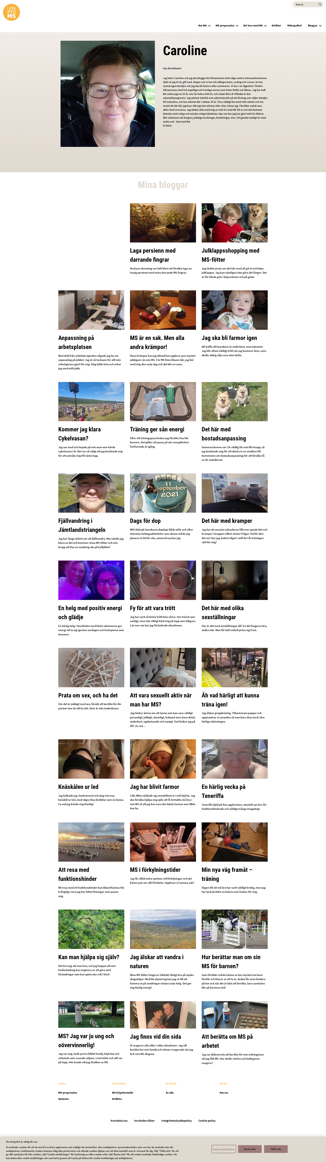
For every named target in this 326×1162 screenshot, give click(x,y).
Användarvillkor (144, 1120)
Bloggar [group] (313, 25)
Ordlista (117, 1099)
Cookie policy (207, 1120)
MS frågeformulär (122, 1092)
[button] (209, 25)
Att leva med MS (253, 25)
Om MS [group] (202, 25)
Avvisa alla (249, 1148)
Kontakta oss (119, 1120)
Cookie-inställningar (224, 1148)
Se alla (170, 1092)
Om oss (224, 1092)
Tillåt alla (276, 1148)
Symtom (63, 1099)
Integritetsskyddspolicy (176, 1120)
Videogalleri (294, 25)
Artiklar (276, 25)
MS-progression (225, 25)
